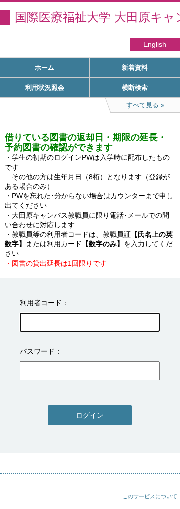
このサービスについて (150, 496)
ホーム (44, 67)
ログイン (90, 415)
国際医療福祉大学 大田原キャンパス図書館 (97, 17)
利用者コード (41, 303)
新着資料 (135, 67)
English (155, 44)
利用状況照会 (45, 87)
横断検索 (135, 87)
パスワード (37, 351)
